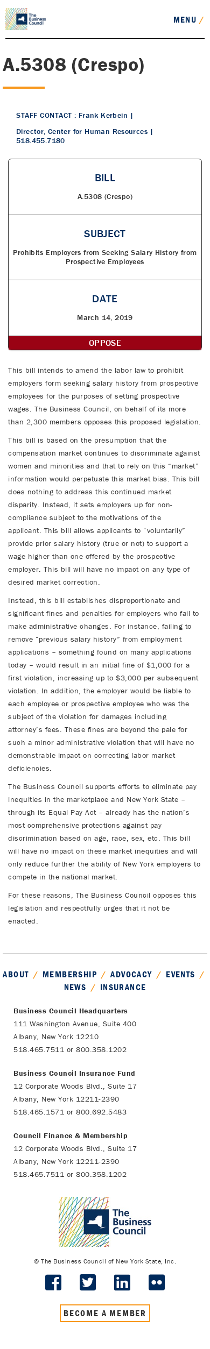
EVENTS (180, 974)
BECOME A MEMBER (105, 1313)
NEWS (75, 987)
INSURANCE (123, 987)
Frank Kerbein (103, 115)
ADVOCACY (131, 974)
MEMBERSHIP (70, 974)
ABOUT (16, 974)
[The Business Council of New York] (25, 18)
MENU (189, 19)
